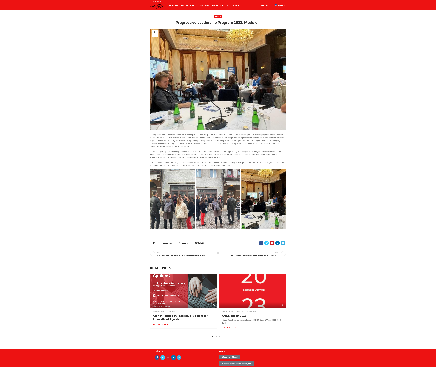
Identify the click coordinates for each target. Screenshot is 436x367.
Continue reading (160, 324)
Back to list (218, 253)
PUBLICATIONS (239, 312)
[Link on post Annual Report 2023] (252, 291)
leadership (167, 243)
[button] (236, 363)
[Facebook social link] (261, 243)
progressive (183, 243)
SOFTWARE (199, 243)
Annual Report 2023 (234, 315)
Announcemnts (158, 312)
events (218, 16)
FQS (155, 243)
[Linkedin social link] (277, 243)
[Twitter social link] (266, 243)
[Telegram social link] (283, 243)
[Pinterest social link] (272, 243)
